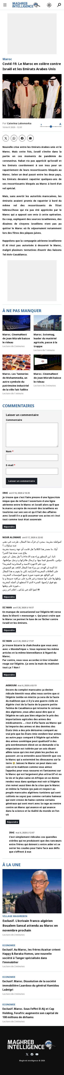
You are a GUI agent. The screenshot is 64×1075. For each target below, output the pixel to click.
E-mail (10, 465)
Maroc (7, 59)
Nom (9, 451)
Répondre (9, 526)
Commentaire (14, 420)
